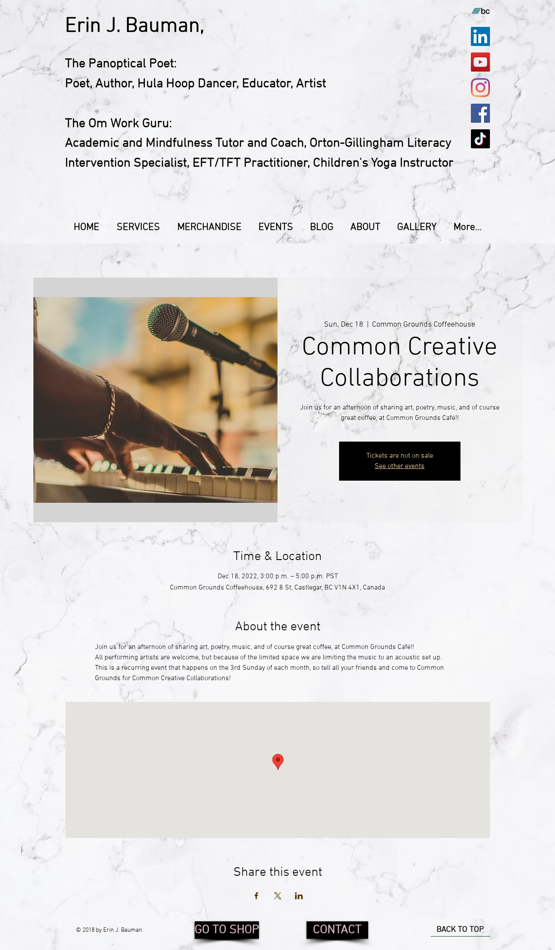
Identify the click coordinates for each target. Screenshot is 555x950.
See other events (399, 466)
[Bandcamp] (480, 10)
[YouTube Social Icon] (480, 62)
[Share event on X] (278, 895)
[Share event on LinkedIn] (299, 895)
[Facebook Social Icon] (480, 113)
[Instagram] (480, 87)
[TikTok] (480, 138)
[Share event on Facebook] (256, 895)
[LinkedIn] (480, 36)
